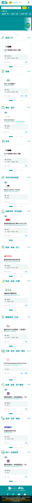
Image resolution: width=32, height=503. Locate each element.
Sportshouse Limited (9, 85)
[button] (3, 7)
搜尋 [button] (24, 7)
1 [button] (11, 66)
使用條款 (17, 498)
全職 (26, 62)
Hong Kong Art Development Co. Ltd (12, 365)
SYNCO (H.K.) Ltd (8, 432)
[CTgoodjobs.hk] (12, 488)
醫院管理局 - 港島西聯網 (10, 331)
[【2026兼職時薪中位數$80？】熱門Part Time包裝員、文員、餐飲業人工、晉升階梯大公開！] (16, 25)
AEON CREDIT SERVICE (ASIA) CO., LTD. (13, 398)
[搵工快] (21, 488)
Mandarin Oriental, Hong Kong (11, 191)
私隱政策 (12, 498)
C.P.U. (5, 51)
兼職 (26, 95)
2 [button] (16, 66)
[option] (16, 52)
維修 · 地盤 (24, 13)
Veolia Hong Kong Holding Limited (12, 261)
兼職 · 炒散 (6, 13)
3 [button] (21, 66)
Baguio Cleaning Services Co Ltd (12, 295)
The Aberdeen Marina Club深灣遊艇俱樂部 (14, 121)
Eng (20, 2)
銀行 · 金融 (15, 13)
